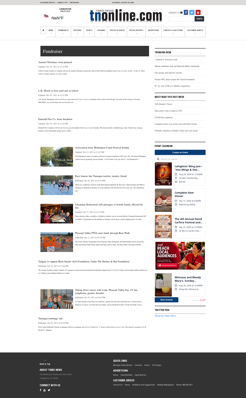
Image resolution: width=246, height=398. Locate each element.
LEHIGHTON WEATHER (65, 16)
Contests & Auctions (173, 30)
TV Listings (156, 365)
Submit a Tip (62, 2)
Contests (138, 365)
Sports (89, 30)
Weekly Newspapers (165, 384)
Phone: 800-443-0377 (184, 384)
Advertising (153, 30)
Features (77, 30)
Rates (115, 375)
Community (63, 30)
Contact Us (117, 384)
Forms (146, 365)
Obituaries (74, 2)
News (51, 30)
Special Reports (136, 30)
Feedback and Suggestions (143, 384)
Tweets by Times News (165, 315)
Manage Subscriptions (122, 365)
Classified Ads (126, 375)
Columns (101, 30)
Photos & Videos (117, 30)
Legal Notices (140, 375)
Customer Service (47, 2)
